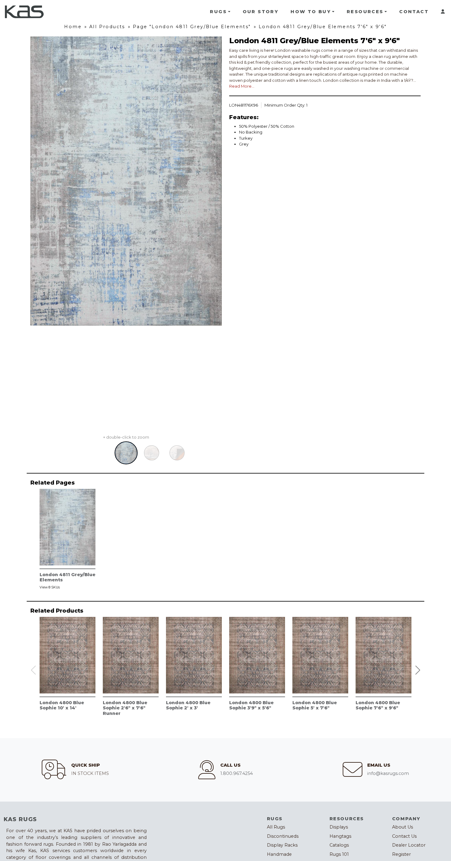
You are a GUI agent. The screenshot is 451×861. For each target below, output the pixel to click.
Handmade (279, 854)
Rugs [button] (218, 11)
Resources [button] (365, 11)
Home (73, 26)
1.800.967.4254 (236, 773)
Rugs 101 (339, 854)
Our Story (261, 11)
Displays (339, 827)
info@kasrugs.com (388, 773)
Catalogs (339, 845)
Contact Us (404, 836)
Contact (414, 11)
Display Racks (282, 845)
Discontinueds (283, 836)
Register (401, 854)
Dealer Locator (409, 845)
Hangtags (340, 836)
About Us (402, 827)
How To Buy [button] (311, 11)
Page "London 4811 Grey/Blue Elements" (192, 26)
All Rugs (276, 827)
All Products (107, 26)
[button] (418, 670)
